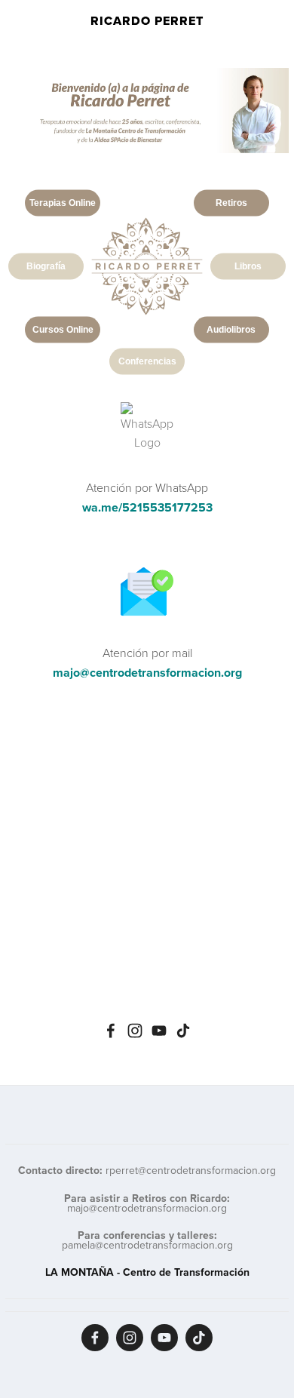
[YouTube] (159, 1030)
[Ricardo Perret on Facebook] (110, 1030)
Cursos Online (62, 329)
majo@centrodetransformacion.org (147, 672)
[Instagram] (134, 1030)
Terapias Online (62, 202)
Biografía (46, 265)
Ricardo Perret (147, 20)
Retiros (231, 202)
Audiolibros (231, 329)
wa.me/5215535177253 (147, 507)
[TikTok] (183, 1030)
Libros (248, 265)
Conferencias (147, 360)
